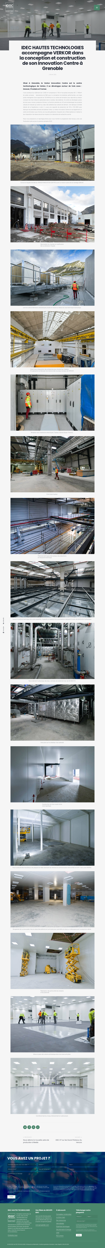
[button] (97, 7)
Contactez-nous (12, 1235)
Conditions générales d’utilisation (46, 1244)
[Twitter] (25, 1127)
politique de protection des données (87, 1189)
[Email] (33, 1127)
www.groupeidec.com (42, 1225)
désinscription (91, 1186)
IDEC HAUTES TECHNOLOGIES (18, 1244)
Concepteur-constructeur (63, 1214)
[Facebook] (29, 1127)
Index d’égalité (58, 1244)
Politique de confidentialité (32, 1244)
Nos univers (59, 1236)
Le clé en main (60, 1217)
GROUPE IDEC (65, 1244)
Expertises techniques (63, 1226)
